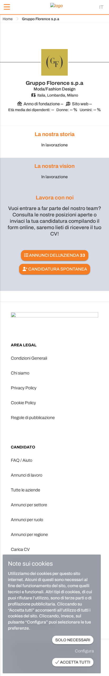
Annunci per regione (29, 534)
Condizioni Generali (29, 358)
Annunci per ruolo (27, 519)
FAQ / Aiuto (21, 460)
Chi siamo (20, 373)
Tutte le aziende (25, 490)
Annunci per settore (29, 505)
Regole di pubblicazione (33, 417)
